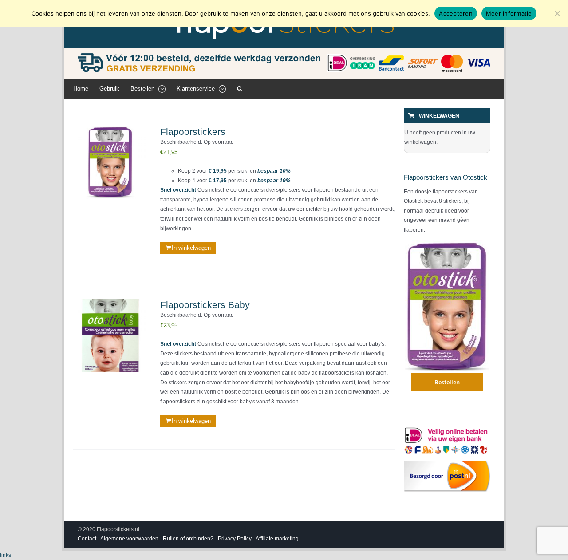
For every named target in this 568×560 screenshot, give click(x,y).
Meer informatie (509, 13)
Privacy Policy (235, 539)
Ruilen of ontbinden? (188, 539)
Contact (87, 539)
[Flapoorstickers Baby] (110, 336)
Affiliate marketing (277, 539)
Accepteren (456, 13)
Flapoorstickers (192, 131)
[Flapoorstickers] (110, 163)
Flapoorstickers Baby (205, 305)
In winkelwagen (191, 248)
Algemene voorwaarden (129, 539)
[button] (239, 89)
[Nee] (556, 13)
